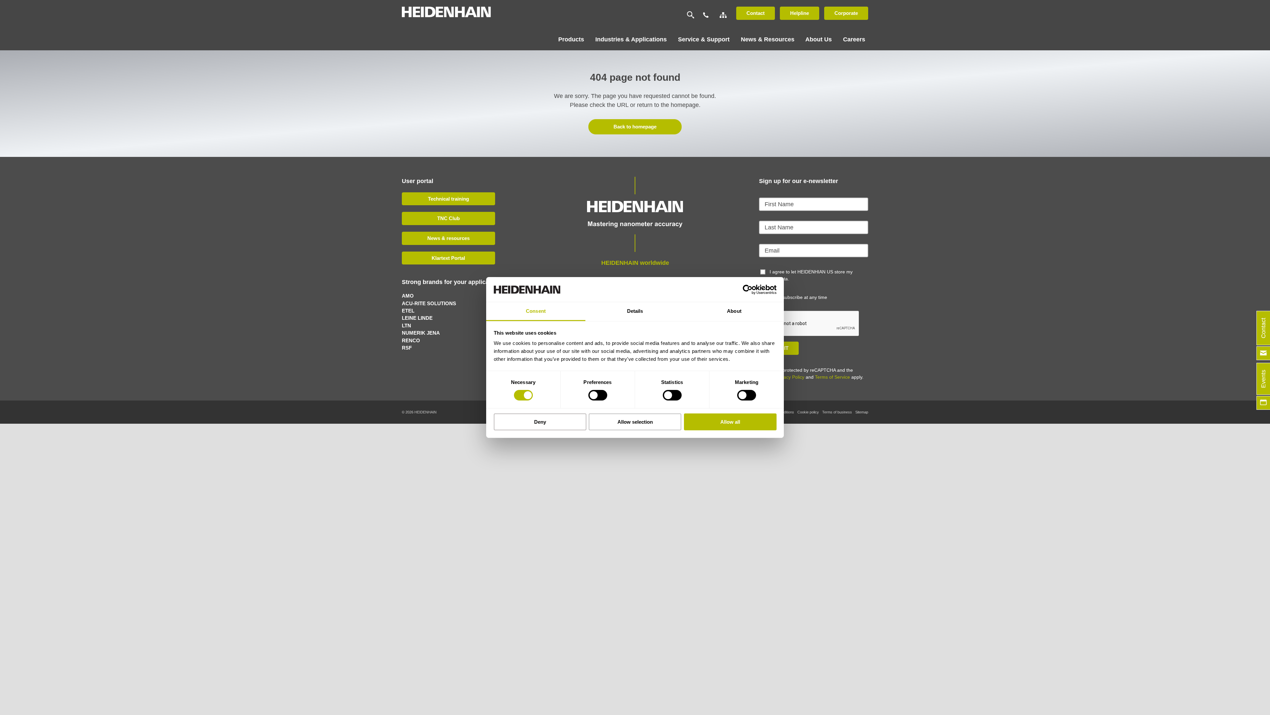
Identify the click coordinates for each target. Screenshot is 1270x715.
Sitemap (861, 412)
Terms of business (837, 412)
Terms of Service (832, 377)
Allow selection (635, 422)
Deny (540, 422)
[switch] (597, 395)
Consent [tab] (536, 311)
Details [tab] (635, 311)
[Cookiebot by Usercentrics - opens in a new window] (748, 289)
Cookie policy (808, 412)
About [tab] (734, 311)
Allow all (730, 422)
